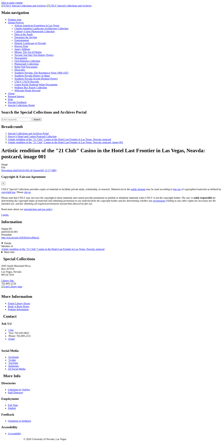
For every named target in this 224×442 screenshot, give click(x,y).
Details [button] (7, 243)
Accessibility (14, 433)
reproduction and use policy (38, 209)
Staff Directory (15, 392)
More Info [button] (9, 252)
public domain (138, 189)
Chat (11, 330)
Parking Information (18, 309)
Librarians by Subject (19, 389)
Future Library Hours (19, 303)
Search (37, 119)
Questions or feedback (19, 421)
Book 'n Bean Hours (18, 306)
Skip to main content (12, 2)
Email (12, 338)
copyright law (8, 192)
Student (12, 408)
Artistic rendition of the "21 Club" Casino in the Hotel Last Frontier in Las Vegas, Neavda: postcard (59, 139)
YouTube (13, 363)
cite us (27, 192)
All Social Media (16, 369)
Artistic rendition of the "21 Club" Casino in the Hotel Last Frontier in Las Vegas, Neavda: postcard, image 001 (65, 142)
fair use (177, 189)
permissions (159, 200)
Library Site (8, 280)
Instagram (14, 366)
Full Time (13, 405)
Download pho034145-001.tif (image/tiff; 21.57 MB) (28, 170)
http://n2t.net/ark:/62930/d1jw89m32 (20, 237)
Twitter (12, 360)
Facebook (14, 357)
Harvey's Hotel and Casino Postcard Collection (32, 136)
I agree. (5, 214)
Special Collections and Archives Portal (28, 133)
